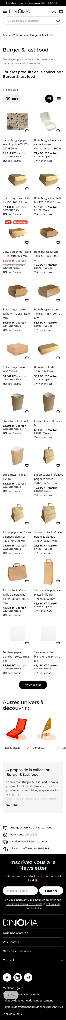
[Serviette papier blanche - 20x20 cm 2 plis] (17, 633)
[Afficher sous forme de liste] (59, 98)
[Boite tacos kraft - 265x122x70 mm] (48, 348)
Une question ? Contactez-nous (31, 827)
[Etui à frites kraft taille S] (17, 402)
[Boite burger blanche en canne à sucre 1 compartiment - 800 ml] (48, 121)
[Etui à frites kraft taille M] (48, 402)
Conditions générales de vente (24, 904)
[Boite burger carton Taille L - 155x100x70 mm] (48, 290)
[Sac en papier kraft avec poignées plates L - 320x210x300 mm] (48, 513)
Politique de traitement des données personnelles (33, 1006)
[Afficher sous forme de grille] (49, 98)
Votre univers (21, 35)
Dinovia (7, 1013)
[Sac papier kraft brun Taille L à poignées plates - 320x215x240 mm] (17, 571)
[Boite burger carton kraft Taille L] (17, 348)
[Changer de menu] (5, 11)
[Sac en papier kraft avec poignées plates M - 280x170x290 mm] (17, 513)
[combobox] (33, 20)
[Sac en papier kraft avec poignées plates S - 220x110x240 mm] (48, 456)
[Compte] (54, 11)
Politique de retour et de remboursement (28, 1000)
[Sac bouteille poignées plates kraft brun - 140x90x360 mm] (48, 571)
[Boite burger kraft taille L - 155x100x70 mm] (17, 232)
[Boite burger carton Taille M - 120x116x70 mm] (17, 290)
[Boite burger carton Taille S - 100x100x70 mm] (48, 232)
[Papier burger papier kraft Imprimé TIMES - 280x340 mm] (17, 121)
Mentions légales (13, 988)
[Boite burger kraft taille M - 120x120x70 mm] (48, 179)
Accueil (7, 35)
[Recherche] (58, 21)
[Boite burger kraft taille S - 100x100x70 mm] (17, 179)
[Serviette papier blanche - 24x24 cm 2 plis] (48, 633)
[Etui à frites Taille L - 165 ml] (17, 456)
